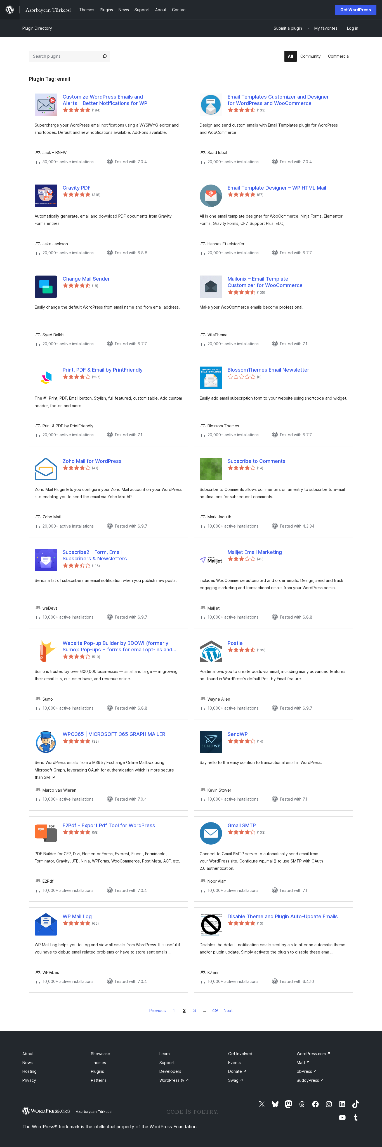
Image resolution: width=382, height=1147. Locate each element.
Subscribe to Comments (257, 461)
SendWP (238, 734)
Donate (237, 1071)
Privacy (29, 1080)
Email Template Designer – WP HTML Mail (277, 188)
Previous (157, 1010)
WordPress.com (314, 1053)
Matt (303, 1062)
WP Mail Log (77, 916)
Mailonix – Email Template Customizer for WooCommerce (265, 282)
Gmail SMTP (242, 825)
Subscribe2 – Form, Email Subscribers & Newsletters (95, 555)
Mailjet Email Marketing (255, 552)
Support (167, 1062)
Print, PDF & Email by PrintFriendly (103, 370)
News (27, 1062)
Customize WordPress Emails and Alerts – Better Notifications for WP (105, 100)
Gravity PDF (77, 188)
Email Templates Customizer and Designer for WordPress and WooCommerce (278, 100)
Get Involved (240, 1053)
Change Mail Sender (86, 279)
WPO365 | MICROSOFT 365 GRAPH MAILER (114, 734)
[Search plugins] (104, 56)
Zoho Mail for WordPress (92, 461)
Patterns (99, 1080)
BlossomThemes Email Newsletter (268, 370)
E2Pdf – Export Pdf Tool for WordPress (109, 825)
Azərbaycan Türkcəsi (94, 1111)
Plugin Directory (37, 28)
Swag (235, 1080)
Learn (164, 1053)
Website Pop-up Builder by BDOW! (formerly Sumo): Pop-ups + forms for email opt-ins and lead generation (117, 646)
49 (215, 1010)
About (28, 1053)
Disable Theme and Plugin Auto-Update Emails (283, 916)
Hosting (29, 1071)
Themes (98, 1062)
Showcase (100, 1053)
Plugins (97, 1071)
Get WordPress (355, 9)
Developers (170, 1071)
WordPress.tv (174, 1080)
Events (234, 1062)
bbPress (307, 1071)
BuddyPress (310, 1080)
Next (228, 1010)
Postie (235, 643)
